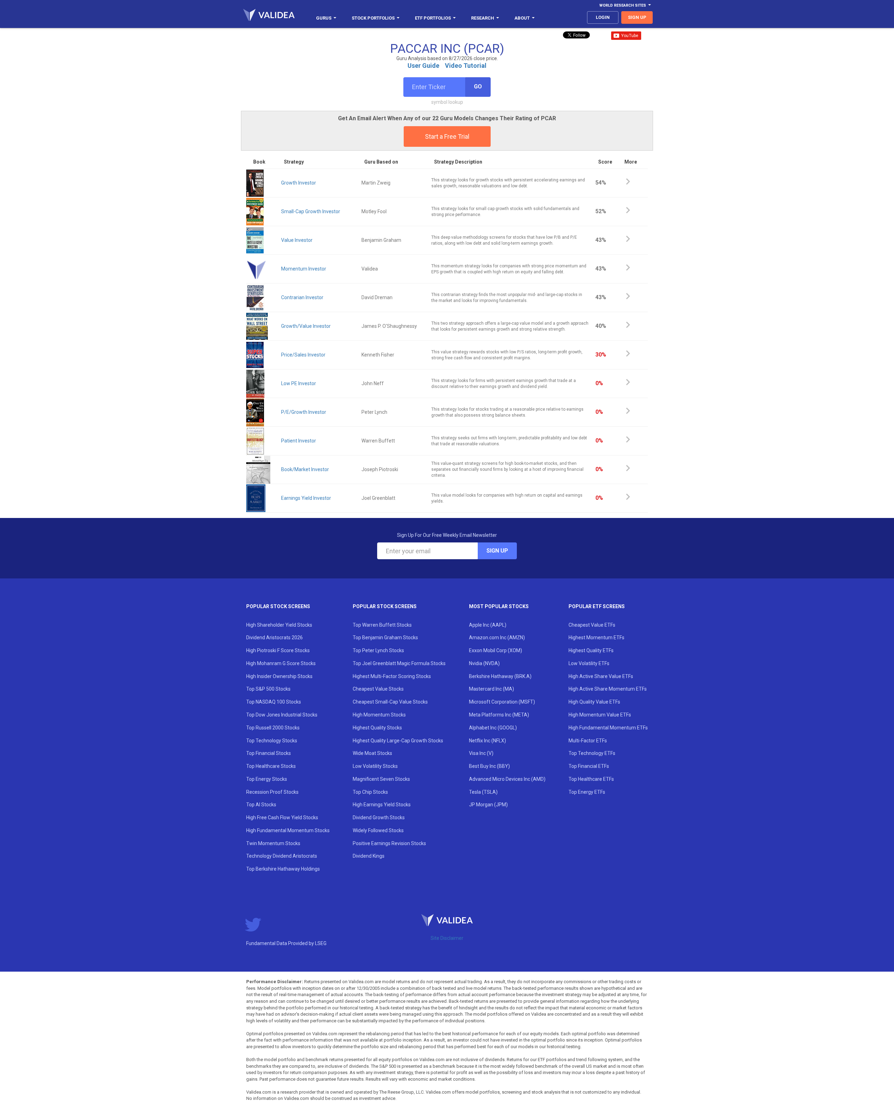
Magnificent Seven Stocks (381, 779)
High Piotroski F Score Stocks (278, 650)
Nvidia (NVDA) (484, 663)
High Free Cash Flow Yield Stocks (282, 817)
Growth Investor (298, 183)
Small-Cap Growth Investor (310, 211)
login (603, 17)
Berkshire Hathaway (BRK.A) (500, 676)
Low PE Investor (298, 383)
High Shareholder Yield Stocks (279, 625)
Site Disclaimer (447, 938)
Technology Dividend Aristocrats (281, 856)
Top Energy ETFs (587, 792)
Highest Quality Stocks (377, 727)
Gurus (323, 18)
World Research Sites (622, 5)
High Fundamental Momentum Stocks (288, 830)
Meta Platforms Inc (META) (499, 715)
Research (482, 18)
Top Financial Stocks (268, 753)
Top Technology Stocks (271, 740)
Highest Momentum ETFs (596, 637)
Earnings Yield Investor (306, 498)
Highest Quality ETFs (591, 650)
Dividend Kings (368, 856)
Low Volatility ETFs (589, 663)
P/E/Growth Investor (303, 412)
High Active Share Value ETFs (601, 676)
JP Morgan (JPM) (488, 804)
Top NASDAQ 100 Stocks (273, 702)
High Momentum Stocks (379, 715)
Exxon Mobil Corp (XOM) (495, 650)
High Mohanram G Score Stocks (281, 663)
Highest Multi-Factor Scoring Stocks (392, 676)
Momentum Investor (303, 269)
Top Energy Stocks (266, 779)
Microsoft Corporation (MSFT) (502, 702)
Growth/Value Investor (306, 326)
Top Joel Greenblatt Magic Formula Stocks (399, 663)
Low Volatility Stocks (375, 766)
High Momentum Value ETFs (600, 715)
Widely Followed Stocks (378, 830)
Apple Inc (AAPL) (487, 625)
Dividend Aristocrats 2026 (274, 637)
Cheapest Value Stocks (378, 689)
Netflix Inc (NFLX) (487, 740)
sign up (637, 17)
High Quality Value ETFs (594, 702)
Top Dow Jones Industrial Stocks (281, 715)
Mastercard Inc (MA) (491, 689)
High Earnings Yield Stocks (382, 804)
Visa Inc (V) (481, 753)
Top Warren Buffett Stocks (382, 625)
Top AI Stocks (261, 804)
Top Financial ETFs (589, 766)
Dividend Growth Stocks (379, 817)
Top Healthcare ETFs (591, 779)
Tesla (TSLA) (483, 792)
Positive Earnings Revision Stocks (389, 843)
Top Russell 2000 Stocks (273, 727)
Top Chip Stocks (370, 792)
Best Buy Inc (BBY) (489, 766)
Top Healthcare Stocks (271, 766)
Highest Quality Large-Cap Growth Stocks (398, 740)
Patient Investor (298, 441)
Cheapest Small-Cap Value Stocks (390, 702)
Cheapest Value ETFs (592, 625)
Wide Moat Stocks (372, 753)
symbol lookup (447, 102)
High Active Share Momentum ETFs (608, 689)
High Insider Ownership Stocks (279, 676)
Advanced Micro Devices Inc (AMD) (507, 779)
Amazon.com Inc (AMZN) (497, 637)
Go (478, 86)
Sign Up (497, 550)
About (522, 18)
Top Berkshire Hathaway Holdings (283, 869)
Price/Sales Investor (303, 355)
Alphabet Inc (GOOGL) (493, 727)
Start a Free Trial (447, 136)
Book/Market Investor (305, 469)
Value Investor (297, 240)
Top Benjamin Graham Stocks (385, 637)
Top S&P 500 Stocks (268, 689)
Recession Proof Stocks (272, 792)
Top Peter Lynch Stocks (378, 650)
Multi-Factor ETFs (588, 740)
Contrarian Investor (302, 297)
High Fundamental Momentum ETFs (608, 727)
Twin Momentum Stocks (273, 843)
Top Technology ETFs (592, 753)
